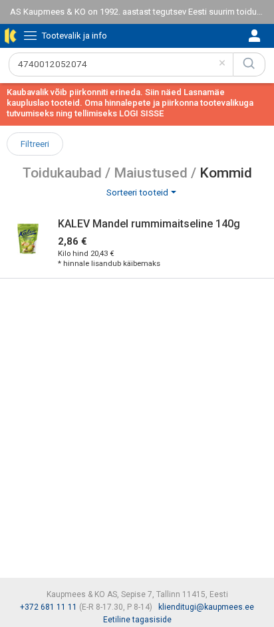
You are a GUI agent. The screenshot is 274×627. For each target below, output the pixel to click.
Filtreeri (35, 144)
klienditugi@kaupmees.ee (206, 607)
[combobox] (121, 64)
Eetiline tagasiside (137, 619)
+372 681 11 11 (48, 607)
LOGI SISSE (141, 113)
